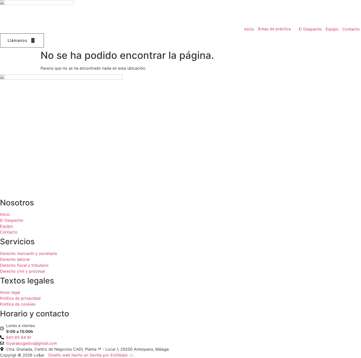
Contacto (351, 29)
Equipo (332, 29)
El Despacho (310, 29)
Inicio (249, 29)
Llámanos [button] (17, 40)
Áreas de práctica (274, 28)
